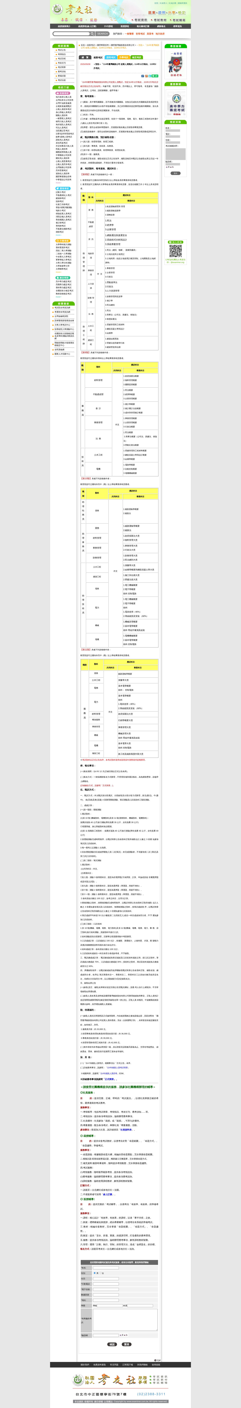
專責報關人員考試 (63, 220)
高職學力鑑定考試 (63, 284)
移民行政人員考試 (63, 121)
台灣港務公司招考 (63, 167)
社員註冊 (172, 3)
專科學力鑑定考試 (63, 287)
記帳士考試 (61, 192)
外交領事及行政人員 (64, 146)
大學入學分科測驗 (63, 263)
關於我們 (85, 1365)
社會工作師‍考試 (62, 204)
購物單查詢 (182, 3)
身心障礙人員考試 (63, 112)
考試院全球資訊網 (62, 308)
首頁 (156, 3)
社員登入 (163, 3)
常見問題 (114, 1365)
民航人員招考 (62, 149)
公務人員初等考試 (63, 109)
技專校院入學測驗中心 (64, 329)
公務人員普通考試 (63, 161)
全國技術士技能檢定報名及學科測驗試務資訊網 (64, 336)
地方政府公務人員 (63, 97)
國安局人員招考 (62, 158)
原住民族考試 (62, 143)
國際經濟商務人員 (63, 152)
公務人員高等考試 (63, 164)
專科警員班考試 (62, 247)
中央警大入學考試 (63, 257)
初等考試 (140, 34)
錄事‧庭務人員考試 (64, 137)
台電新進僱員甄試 (63, 106)
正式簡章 (109, 1079)
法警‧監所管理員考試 (65, 134)
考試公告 (62, 50)
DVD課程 (108, 26)
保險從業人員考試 (63, 213)
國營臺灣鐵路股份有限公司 (122, 45)
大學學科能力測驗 (63, 244)
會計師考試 (61, 223)
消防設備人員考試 (63, 216)
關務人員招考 (62, 115)
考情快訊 (62, 54)
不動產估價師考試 (63, 229)
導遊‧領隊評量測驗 (64, 207)
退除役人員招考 (62, 173)
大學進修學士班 (62, 266)
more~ (59, 183)
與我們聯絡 (142, 1365)
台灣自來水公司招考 (64, 100)
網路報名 (161, 26)
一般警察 (129, 34)
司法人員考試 (62, 127)
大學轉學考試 (62, 269)
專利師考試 (61, 226)
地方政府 (160, 34)
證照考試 (111, 57)
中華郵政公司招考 (63, 155)
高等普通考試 (62, 170)
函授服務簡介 (64, 26)
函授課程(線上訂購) (87, 26)
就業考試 (91, 45)
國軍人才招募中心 (62, 354)
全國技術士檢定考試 (64, 291)
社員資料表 (126, 1130)
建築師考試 (61, 198)
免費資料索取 (99, 1365)
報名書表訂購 (143, 26)
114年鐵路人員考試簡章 (117, 1067)
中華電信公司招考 (63, 179)
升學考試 (123, 57)
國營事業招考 (103, 45)
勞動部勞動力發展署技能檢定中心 (64, 344)
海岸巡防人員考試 (63, 124)
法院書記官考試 (62, 131)
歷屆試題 (62, 76)
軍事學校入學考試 (63, 260)
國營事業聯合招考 (63, 176)
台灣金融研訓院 (61, 316)
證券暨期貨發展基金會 (64, 321)
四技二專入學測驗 (63, 250)
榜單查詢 (177, 26)
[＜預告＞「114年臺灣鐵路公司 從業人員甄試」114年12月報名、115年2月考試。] (142, 76)
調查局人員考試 (62, 140)
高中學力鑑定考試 (63, 281)
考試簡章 (62, 67)
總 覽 (85, 57)
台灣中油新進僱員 (63, 103)
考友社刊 (62, 63)
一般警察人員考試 (63, 118)
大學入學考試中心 (62, 325)
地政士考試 (61, 210)
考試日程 (62, 59)
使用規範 (156, 1365)
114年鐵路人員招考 (108, 1073)
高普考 (150, 34)
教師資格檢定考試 (63, 294)
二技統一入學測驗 (63, 253)
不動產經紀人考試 (63, 195)
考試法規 (62, 80)
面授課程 (125, 26)
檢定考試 (136, 57)
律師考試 (60, 232)
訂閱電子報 (128, 1365)
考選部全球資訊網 (62, 312)
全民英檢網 (59, 350)
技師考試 (60, 201)
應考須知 (62, 72)
